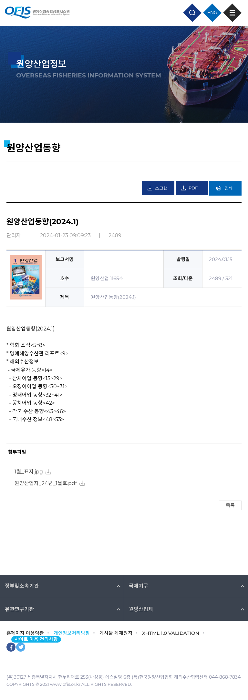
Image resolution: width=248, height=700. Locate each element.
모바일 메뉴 (232, 13)
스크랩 (161, 188)
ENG (212, 12)
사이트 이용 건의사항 (36, 639)
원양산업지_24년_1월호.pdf (46, 483)
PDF (193, 187)
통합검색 (192, 13)
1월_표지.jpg (29, 472)
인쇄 (228, 188)
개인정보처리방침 (72, 633)
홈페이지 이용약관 (25, 633)
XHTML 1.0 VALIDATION (170, 633)
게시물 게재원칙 (115, 633)
